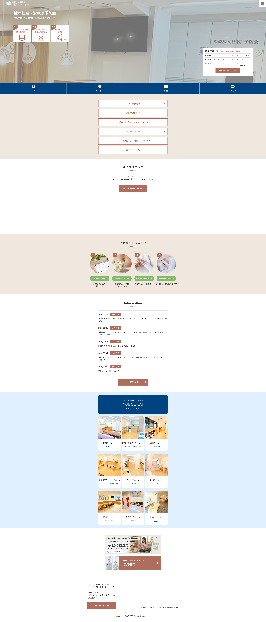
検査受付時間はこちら (228, 70)
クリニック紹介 (133, 103)
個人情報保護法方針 (171, 607)
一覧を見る (133, 382)
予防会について (155, 607)
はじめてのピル (133, 150)
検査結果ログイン (133, 113)
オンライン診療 (133, 131)
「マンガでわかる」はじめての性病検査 (133, 140)
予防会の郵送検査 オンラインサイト (133, 122)
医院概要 (144, 607)
